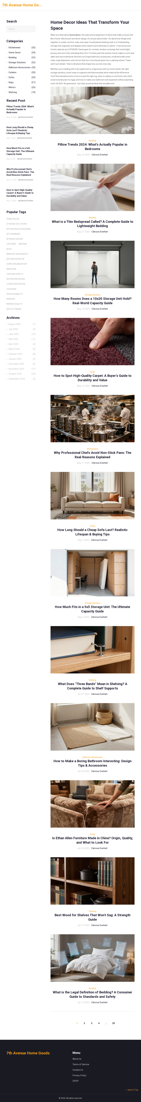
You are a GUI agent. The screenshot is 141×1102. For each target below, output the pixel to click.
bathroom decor (15, 259)
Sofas (92, 526)
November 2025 (22, 369)
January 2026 (22, 359)
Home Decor (22, 52)
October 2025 (22, 374)
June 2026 (22, 334)
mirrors (10, 299)
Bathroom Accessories (92, 757)
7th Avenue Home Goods (22, 5)
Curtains (22, 72)
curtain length (14, 274)
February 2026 (22, 354)
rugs (9, 249)
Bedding (92, 141)
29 (113, 1023)
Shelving (92, 680)
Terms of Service (81, 1064)
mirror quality (14, 304)
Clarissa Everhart (100, 154)
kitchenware (13, 234)
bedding (23, 244)
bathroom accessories (18, 229)
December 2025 (22, 364)
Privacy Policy (79, 1075)
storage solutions (16, 224)
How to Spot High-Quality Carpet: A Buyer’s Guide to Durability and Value (20, 193)
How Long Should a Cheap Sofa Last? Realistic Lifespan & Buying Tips (19, 130)
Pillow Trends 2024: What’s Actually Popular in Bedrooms (20, 109)
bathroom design (15, 279)
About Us (77, 1059)
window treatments (17, 254)
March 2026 (22, 349)
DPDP (76, 1081)
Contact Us (78, 1070)
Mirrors (22, 87)
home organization (16, 264)
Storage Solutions (92, 295)
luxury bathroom (15, 284)
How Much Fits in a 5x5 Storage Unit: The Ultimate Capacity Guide (20, 151)
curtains (11, 244)
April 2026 (22, 344)
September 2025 (22, 379)
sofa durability (14, 294)
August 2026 (22, 324)
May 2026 (22, 339)
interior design (14, 239)
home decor (12, 219)
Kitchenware (92, 449)
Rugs (92, 372)
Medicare (11, 269)
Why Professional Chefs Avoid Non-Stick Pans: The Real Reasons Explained (20, 172)
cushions (11, 289)
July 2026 (22, 329)
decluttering (13, 309)
